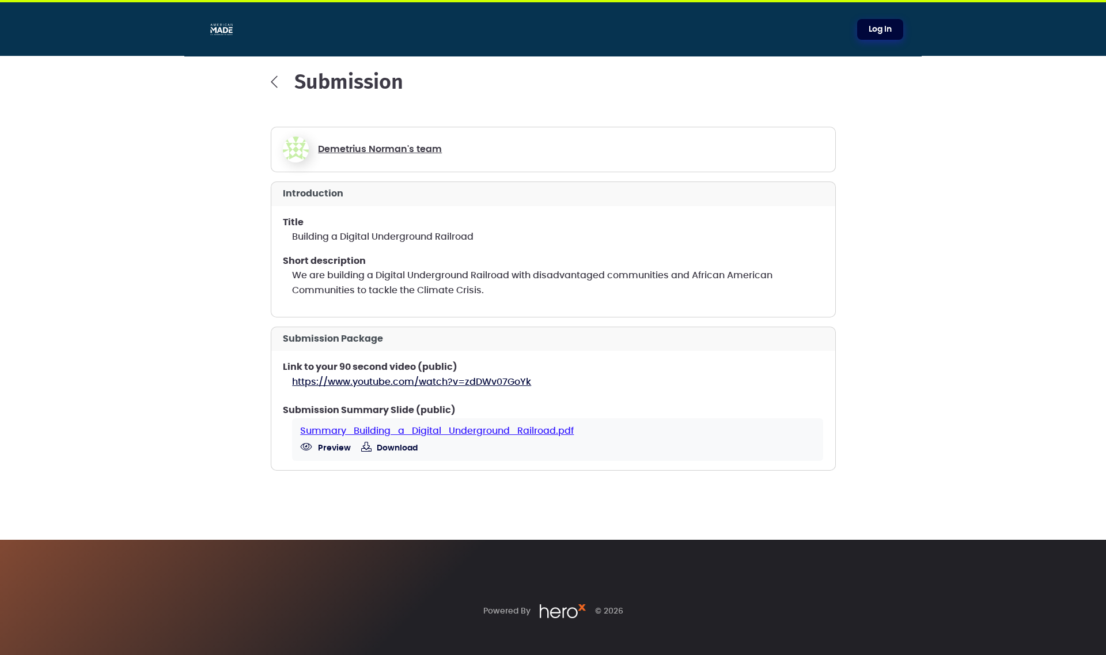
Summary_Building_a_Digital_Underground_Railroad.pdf (437, 431)
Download (396, 448)
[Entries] (274, 82)
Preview (333, 448)
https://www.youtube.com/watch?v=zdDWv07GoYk (411, 382)
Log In (880, 29)
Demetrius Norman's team (380, 149)
